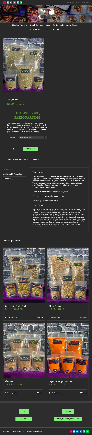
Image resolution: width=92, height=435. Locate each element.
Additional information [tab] (12, 174)
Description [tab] (8, 170)
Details (40, 317)
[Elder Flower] (68, 275)
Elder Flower (55, 306)
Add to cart (30, 149)
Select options (12, 317)
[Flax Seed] (24, 350)
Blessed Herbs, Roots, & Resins (27, 159)
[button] (58, 29)
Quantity (12, 138)
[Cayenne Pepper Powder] (68, 350)
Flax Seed (9, 381)
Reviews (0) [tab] (8, 179)
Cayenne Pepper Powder (60, 381)
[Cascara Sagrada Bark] (24, 275)
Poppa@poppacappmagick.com (78, 2)
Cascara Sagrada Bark (15, 306)
